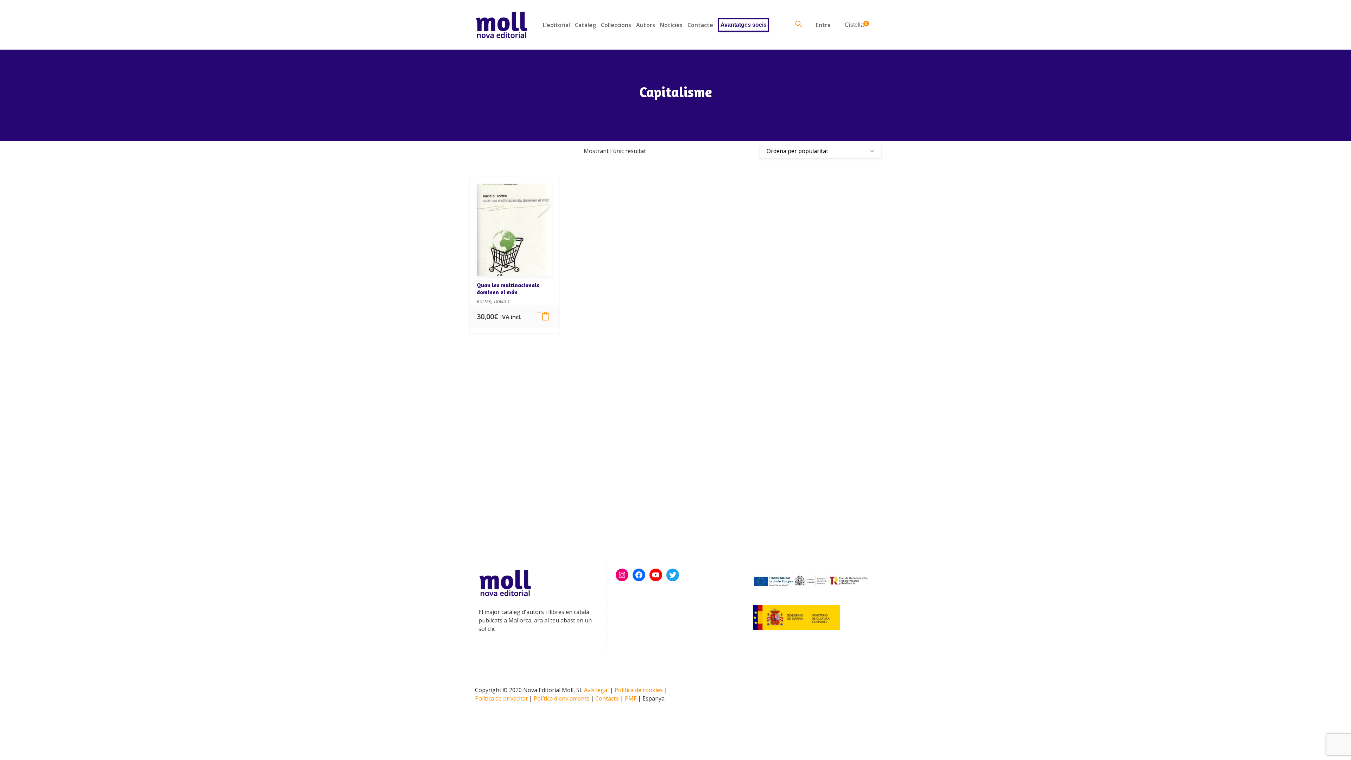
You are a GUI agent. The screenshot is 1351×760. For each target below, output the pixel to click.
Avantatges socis (744, 25)
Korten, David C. (494, 301)
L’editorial (556, 25)
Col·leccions (616, 25)
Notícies (671, 25)
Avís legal (596, 690)
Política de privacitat (501, 698)
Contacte (700, 25)
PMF (630, 698)
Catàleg (585, 25)
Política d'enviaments (561, 698)
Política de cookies (639, 690)
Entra (823, 25)
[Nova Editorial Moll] (501, 25)
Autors (645, 25)
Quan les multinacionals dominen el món (508, 288)
